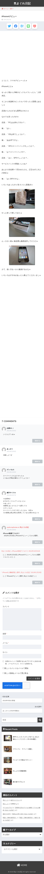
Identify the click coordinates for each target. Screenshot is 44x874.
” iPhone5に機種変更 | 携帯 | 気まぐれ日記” (16, 572)
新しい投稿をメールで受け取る (16, 673)
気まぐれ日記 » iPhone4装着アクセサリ (14, 551)
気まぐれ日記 (22, 3)
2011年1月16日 (11, 430)
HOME (23, 865)
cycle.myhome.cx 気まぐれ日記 (18, 527)
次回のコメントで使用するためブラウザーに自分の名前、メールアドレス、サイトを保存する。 (23, 662)
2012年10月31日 (34, 551)
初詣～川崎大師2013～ (10, 817)
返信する (37, 441)
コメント (6, 606)
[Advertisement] (22, 55)
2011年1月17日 (11, 495)
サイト (5, 652)
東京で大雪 (6, 814)
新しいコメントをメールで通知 (16, 668)
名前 (5, 634)
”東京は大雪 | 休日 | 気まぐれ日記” (22, 814)
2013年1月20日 (36, 572)
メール (6, 643)
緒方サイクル (15, 800)
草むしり (5, 800)
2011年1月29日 (11, 529)
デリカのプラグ (7, 807)
